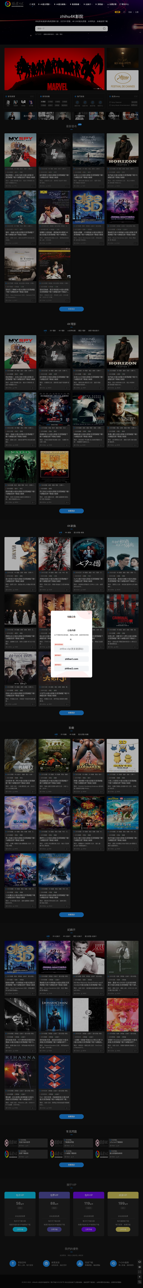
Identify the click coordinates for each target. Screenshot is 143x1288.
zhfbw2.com (71, 668)
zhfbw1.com (71, 659)
